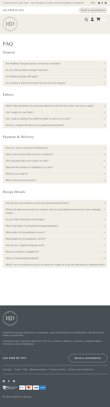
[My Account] (93, 19)
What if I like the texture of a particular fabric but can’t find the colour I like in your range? (50, 105)
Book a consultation (93, 10)
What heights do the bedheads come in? (26, 238)
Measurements (38, 369)
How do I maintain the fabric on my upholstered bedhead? (35, 125)
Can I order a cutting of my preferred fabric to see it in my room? (38, 118)
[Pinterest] (106, 3)
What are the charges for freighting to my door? (29, 167)
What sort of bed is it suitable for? (22, 251)
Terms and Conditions (81, 369)
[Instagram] (99, 3)
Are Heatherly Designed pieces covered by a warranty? (33, 63)
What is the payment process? (21, 180)
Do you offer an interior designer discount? (27, 70)
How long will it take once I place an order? (27, 160)
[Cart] (98, 19)
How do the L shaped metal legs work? (25, 245)
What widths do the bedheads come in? (25, 232)
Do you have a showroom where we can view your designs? (36, 83)
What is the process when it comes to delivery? (29, 154)
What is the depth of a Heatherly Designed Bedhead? (32, 226)
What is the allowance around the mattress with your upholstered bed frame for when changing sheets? (53, 211)
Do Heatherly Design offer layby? (22, 76)
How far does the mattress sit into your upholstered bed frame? (37, 203)
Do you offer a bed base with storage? (25, 219)
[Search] (87, 19)
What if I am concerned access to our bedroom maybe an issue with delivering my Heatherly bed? (55, 264)
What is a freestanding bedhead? (22, 258)
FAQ (25, 369)
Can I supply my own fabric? (20, 112)
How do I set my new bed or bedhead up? (27, 148)
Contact (7, 369)
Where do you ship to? (17, 173)
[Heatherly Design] (28, 24)
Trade (17, 369)
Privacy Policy (57, 369)
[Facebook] (102, 3)
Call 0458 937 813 (13, 10)
